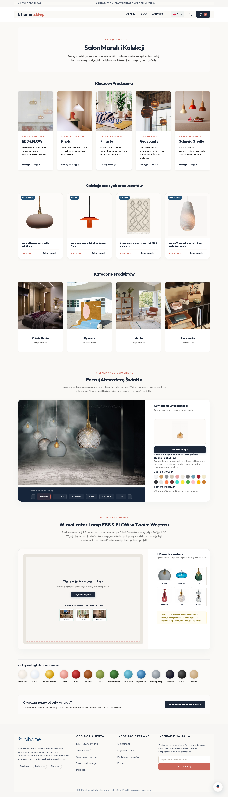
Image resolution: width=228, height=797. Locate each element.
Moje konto (82, 769)
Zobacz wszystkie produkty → (185, 704)
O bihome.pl (123, 743)
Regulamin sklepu (126, 750)
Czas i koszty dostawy (87, 756)
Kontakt (157, 14)
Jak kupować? (83, 750)
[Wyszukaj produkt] (190, 14)
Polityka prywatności (128, 756)
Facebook (24, 766)
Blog (143, 14)
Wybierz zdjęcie (83, 594)
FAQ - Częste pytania (87, 743)
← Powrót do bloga (29, 3)
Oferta (131, 14)
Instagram (40, 766)
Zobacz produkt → (51, 253)
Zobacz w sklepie (180, 449)
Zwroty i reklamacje (86, 763)
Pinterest (55, 766)
